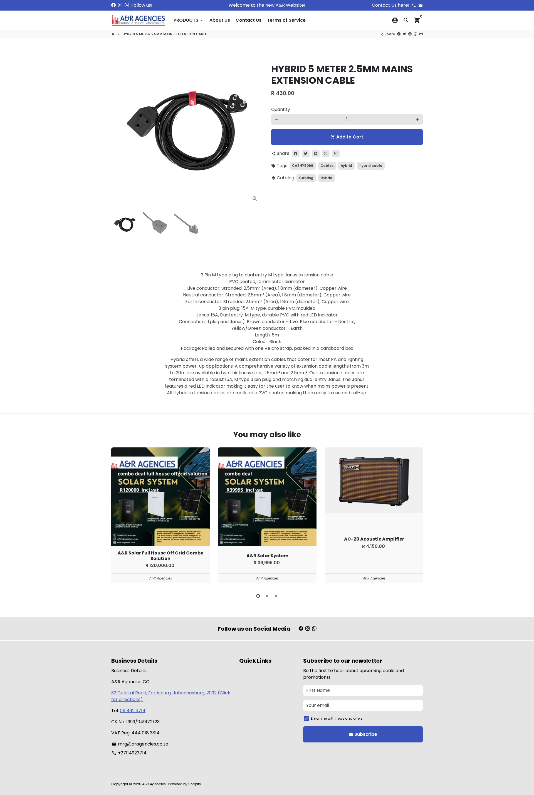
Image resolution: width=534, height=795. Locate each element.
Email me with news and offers (337, 718)
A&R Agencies (154, 784)
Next (255, 131)
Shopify (194, 784)
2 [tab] (267, 596)
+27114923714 (129, 753)
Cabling (306, 177)
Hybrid (326, 177)
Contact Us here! (390, 5)
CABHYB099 (302, 165)
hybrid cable (370, 165)
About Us (219, 20)
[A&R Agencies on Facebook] (113, 5)
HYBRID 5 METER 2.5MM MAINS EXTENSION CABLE (164, 34)
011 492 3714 (132, 710)
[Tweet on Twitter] (404, 34)
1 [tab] (258, 596)
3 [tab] (276, 596)
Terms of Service (286, 20)
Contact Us (248, 20)
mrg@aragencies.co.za (140, 744)
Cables (326, 165)
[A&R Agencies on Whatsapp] (127, 5)
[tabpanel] (160, 515)
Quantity (280, 109)
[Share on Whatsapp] (415, 34)
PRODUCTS (189, 20)
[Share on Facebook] (398, 34)
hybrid (346, 165)
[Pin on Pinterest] (410, 34)
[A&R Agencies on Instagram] (120, 5)
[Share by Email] (421, 34)
